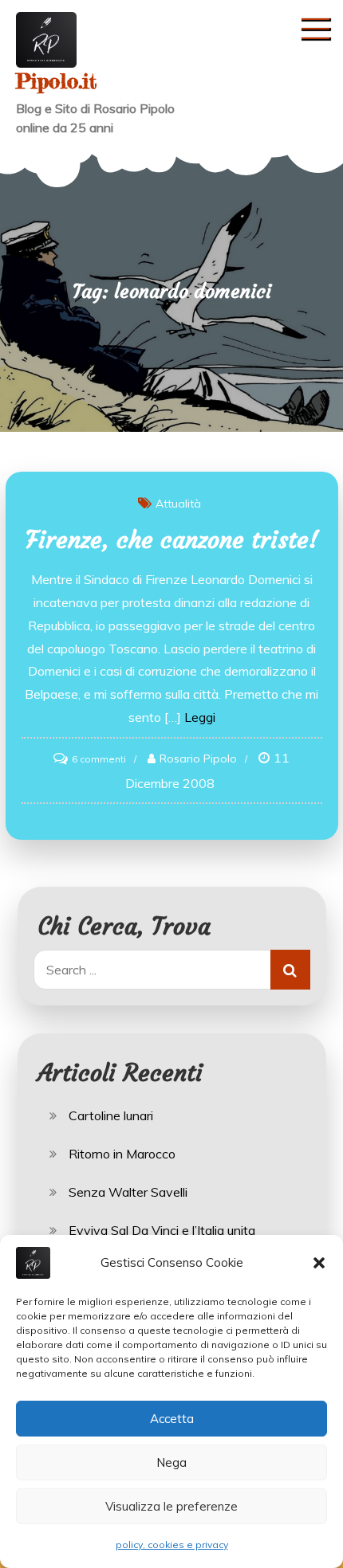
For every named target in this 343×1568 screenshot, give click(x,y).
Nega (171, 1462)
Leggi (199, 717)
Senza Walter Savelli (128, 1192)
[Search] (290, 970)
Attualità (178, 503)
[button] (319, 1263)
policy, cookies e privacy (172, 1544)
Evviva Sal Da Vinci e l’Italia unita (162, 1230)
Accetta (172, 1418)
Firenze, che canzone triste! (172, 540)
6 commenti (99, 759)
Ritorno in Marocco (122, 1154)
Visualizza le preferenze (171, 1506)
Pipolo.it (56, 81)
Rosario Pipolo (198, 758)
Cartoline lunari (111, 1115)
